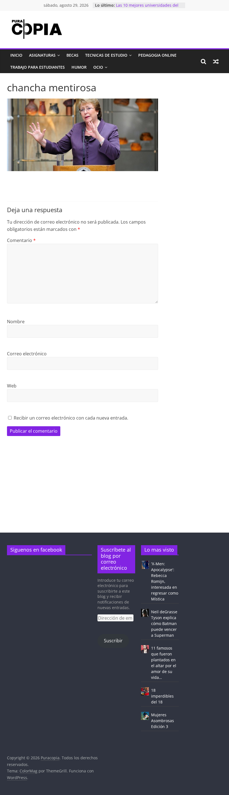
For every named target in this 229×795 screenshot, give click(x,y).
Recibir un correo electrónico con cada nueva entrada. (71, 418)
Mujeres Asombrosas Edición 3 (162, 720)
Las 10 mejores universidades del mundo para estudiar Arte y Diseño (149, 8)
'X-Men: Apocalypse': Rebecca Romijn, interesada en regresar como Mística (164, 581)
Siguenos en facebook (36, 549)
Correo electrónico (27, 354)
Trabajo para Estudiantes (37, 67)
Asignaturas (42, 55)
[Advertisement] (114, 493)
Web (11, 386)
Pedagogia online (157, 55)
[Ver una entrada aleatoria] (216, 61)
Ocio (98, 67)
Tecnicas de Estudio (106, 55)
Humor (79, 67)
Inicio (16, 55)
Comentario (21, 240)
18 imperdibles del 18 (162, 696)
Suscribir (113, 641)
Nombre (16, 322)
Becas (72, 55)
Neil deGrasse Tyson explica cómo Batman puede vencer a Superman (164, 623)
